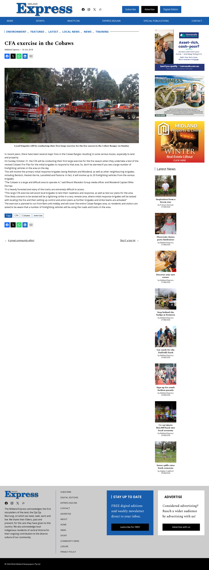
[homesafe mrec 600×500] (180, 50)
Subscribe (130, 9)
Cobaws (26, 215)
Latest (53, 31)
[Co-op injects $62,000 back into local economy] (165, 412)
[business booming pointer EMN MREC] (180, 96)
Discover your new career (165, 276)
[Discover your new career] (165, 262)
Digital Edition (170, 9)
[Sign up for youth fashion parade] (165, 374)
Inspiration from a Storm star (165, 200)
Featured (37, 31)
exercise (38, 215)
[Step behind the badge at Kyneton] (165, 299)
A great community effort (21, 240)
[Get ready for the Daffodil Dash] (165, 337)
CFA (16, 215)
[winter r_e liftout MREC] (180, 141)
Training (102, 31)
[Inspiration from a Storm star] (165, 186)
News (88, 31)
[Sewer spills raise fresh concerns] (165, 452)
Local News (71, 31)
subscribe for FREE (130, 527)
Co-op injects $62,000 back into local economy (165, 428)
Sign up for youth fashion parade (166, 389)
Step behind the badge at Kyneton (165, 313)
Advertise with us (181, 527)
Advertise (150, 9)
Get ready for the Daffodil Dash (165, 351)
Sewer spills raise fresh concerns (166, 466)
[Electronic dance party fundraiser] (165, 224)
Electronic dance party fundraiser (166, 238)
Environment (16, 31)
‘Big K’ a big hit (127, 240)
